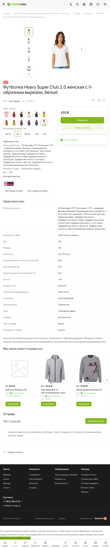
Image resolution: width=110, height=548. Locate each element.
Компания (34, 469)
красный (14, 114)
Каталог (7, 474)
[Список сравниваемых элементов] (91, 4)
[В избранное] (93, 100)
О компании (34, 474)
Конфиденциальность (44, 518)
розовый (6, 114)
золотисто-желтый (44, 114)
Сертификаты (35, 479)
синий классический (21, 122)
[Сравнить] (99, 100)
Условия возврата (89, 483)
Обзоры (84, 491)
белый (29, 114)
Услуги (6, 487)
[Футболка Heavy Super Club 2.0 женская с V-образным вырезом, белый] (60, 49)
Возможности (61, 483)
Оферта (62, 518)
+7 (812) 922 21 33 (11, 501)
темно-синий (21, 114)
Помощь (85, 469)
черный (36, 114)
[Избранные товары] (98, 4)
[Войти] (84, 4)
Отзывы (32, 487)
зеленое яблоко (14, 122)
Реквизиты (60, 479)
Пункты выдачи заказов (66, 474)
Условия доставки (89, 479)
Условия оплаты (88, 474)
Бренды (7, 483)
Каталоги (33, 483)
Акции (6, 479)
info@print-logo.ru (12, 505)
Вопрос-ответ (87, 487)
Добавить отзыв (96, 421)
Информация (62, 469)
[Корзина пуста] (105, 4)
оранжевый (6, 122)
